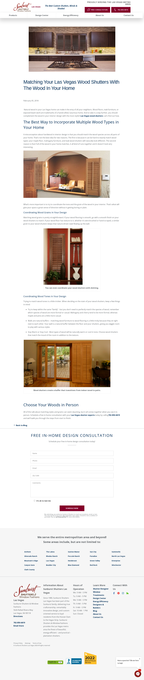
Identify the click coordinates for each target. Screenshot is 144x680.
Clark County (29, 570)
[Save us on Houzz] (127, 593)
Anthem (27, 552)
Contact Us (98, 617)
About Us (97, 614)
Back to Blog (21, 425)
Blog (95, 611)
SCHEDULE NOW (72, 508)
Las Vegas (50, 561)
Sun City (93, 552)
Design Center (99, 598)
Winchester (116, 565)
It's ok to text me (43, 501)
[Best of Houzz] (90, 658)
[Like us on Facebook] (114, 593)
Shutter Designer (101, 589)
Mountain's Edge (31, 561)
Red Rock (93, 565)
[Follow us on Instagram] (123, 593)
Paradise (93, 556)
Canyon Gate (29, 565)
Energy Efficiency (100, 601)
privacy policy (61, 517)
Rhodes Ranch (51, 556)
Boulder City (51, 565)
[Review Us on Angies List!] (55, 662)
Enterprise (116, 561)
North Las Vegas (118, 556)
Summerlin (116, 552)
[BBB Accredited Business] (74, 661)
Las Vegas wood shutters (91, 116)
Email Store (19, 626)
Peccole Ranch (74, 556)
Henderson (72, 561)
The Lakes (50, 552)
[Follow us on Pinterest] (118, 593)
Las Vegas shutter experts (83, 415)
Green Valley (95, 561)
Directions (18, 616)
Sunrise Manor (74, 552)
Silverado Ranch (30, 556)
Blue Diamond (73, 565)
